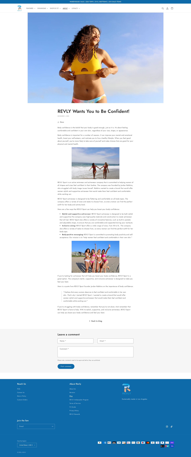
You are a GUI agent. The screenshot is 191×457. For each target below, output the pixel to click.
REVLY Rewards (75, 414)
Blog (71, 396)
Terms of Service (75, 403)
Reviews (72, 392)
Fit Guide (73, 407)
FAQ (18, 389)
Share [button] (62, 122)
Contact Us (20, 392)
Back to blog (96, 321)
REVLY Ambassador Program (79, 400)
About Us (73, 389)
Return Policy (21, 396)
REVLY (24, 452)
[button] (30, 8)
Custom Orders (22, 400)
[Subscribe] (52, 426)
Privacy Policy (74, 410)
